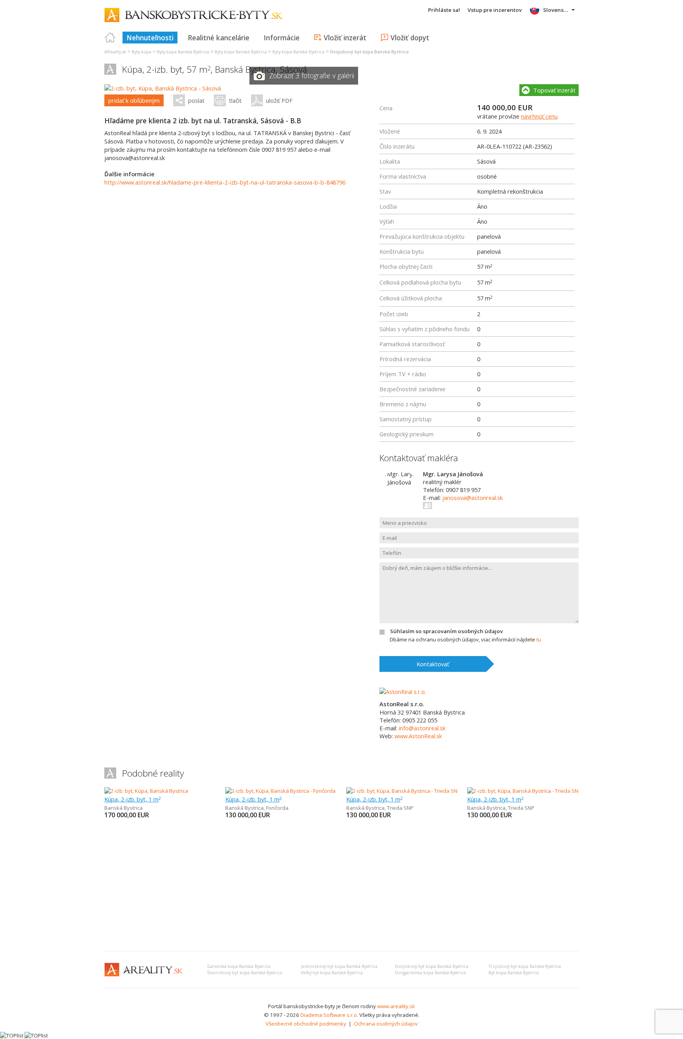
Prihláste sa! (444, 9)
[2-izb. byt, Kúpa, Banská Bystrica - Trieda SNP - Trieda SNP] (415, 790)
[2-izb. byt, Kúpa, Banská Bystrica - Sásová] (162, 88)
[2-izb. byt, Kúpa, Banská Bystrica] (146, 790)
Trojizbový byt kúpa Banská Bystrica (525, 966)
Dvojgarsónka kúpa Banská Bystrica (430, 972)
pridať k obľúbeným (134, 100)
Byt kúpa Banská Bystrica (514, 972)
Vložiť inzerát (345, 37)
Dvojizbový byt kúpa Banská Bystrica (431, 966)
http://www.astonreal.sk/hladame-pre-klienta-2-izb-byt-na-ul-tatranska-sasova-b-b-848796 (224, 182)
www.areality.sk (396, 1006)
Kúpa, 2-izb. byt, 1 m (132, 799)
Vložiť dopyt (410, 37)
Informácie (282, 37)
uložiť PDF (279, 100)
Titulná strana (110, 37)
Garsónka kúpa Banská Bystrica (238, 966)
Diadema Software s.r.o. (329, 1014)
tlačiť (235, 100)
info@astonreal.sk (422, 728)
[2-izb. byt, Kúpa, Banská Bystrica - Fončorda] (280, 790)
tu (538, 639)
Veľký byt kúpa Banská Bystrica (332, 972)
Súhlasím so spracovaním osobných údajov (446, 631)
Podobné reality (153, 773)
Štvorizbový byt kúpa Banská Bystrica (244, 972)
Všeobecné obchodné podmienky (306, 1023)
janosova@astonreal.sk (472, 498)
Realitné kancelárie (218, 37)
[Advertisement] (341, 885)
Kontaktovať (433, 664)
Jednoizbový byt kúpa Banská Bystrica (339, 966)
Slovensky (556, 9)
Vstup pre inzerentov (495, 9)
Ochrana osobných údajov (386, 1023)
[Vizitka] (428, 505)
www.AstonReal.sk (418, 736)
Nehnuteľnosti (150, 37)
